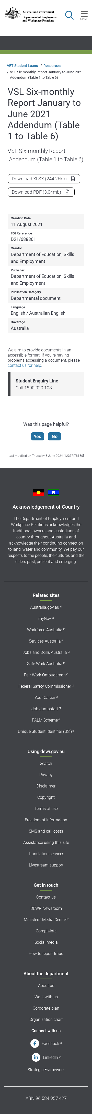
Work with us (46, 996)
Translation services (46, 853)
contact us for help (24, 365)
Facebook (50, 1043)
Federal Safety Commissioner (44, 686)
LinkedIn (50, 1057)
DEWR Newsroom (46, 908)
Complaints (46, 931)
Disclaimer (46, 786)
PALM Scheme (45, 720)
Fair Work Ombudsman (45, 675)
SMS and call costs (46, 831)
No (54, 436)
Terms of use (46, 808)
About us (46, 985)
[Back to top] (81, 1103)
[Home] (28, 14)
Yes (37, 436)
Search (46, 763)
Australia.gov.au (44, 607)
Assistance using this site (46, 842)
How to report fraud (46, 953)
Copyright (46, 797)
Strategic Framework (46, 1069)
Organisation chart (46, 1019)
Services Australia (45, 641)
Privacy (46, 774)
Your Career (44, 697)
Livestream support (46, 865)
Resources (52, 66)
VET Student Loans (22, 66)
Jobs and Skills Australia (44, 652)
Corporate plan (46, 1008)
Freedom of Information (46, 819)
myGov (44, 618)
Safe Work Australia (44, 663)
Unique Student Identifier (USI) (45, 731)
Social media (46, 942)
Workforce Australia (44, 629)
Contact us (46, 897)
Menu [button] (84, 19)
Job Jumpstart (44, 708)
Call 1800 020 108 (34, 387)
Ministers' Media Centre (45, 919)
